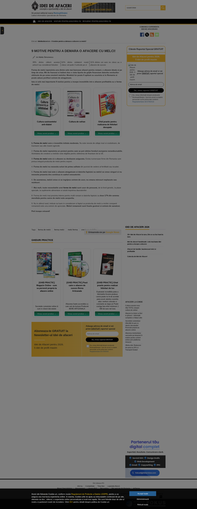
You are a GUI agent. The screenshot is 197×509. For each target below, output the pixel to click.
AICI (71, 502)
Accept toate (142, 494)
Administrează (143, 499)
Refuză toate (142, 505)
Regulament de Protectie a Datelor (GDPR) (89, 494)
